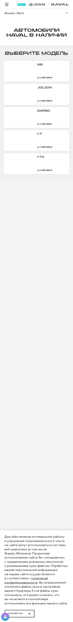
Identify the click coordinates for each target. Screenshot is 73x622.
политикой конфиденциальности (26, 580)
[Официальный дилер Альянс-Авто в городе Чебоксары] (49, 4)
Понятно (15, 614)
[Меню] (6, 4)
